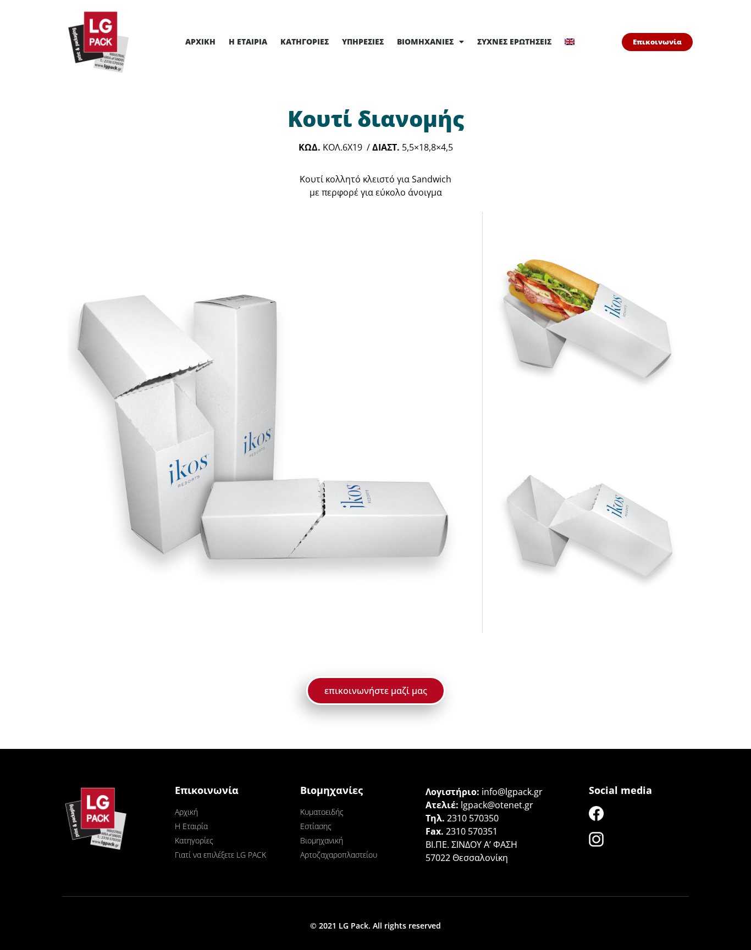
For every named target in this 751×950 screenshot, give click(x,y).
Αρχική (200, 41)
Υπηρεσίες (363, 41)
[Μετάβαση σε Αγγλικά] (569, 41)
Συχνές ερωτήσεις (514, 41)
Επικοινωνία (207, 790)
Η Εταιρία (248, 41)
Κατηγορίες (304, 41)
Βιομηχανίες (425, 41)
